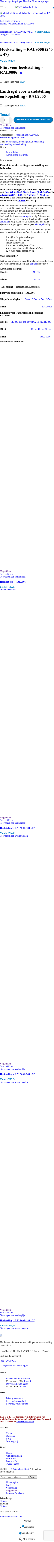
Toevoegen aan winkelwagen (33, 120)
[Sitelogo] (27, 7)
